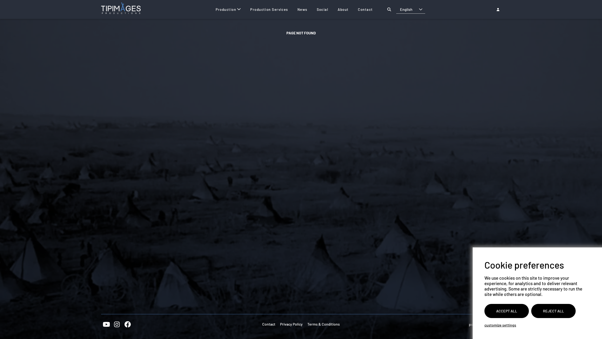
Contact (268, 324)
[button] (420, 9)
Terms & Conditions (323, 324)
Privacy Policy (291, 324)
